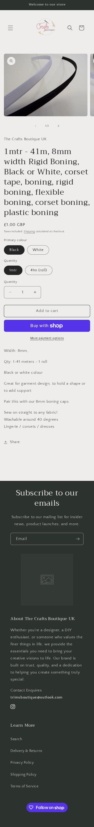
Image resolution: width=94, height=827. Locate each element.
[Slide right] (58, 126)
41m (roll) (39, 270)
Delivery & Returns (26, 751)
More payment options (47, 338)
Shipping (29, 231)
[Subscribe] (77, 539)
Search (16, 739)
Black (14, 250)
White (38, 250)
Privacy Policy (22, 763)
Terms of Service (24, 786)
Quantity (10, 282)
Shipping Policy (23, 775)
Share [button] (15, 442)
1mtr (13, 270)
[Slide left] (35, 126)
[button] (10, 28)
